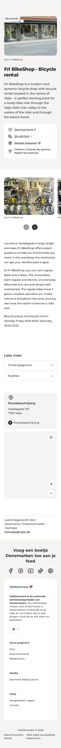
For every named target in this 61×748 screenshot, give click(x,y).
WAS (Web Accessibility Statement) (40, 736)
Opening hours (23, 129)
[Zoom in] (51, 484)
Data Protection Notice (14, 736)
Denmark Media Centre (23, 679)
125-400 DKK (21, 136)
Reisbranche (17, 658)
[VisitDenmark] (21, 587)
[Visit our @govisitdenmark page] (41, 571)
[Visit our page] (21, 571)
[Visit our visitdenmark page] (31, 571)
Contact (14, 705)
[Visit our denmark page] (11, 571)
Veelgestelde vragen (22, 700)
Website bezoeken (25, 143)
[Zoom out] (51, 493)
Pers (12, 649)
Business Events (19, 653)
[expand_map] (51, 437)
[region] (30, 465)
